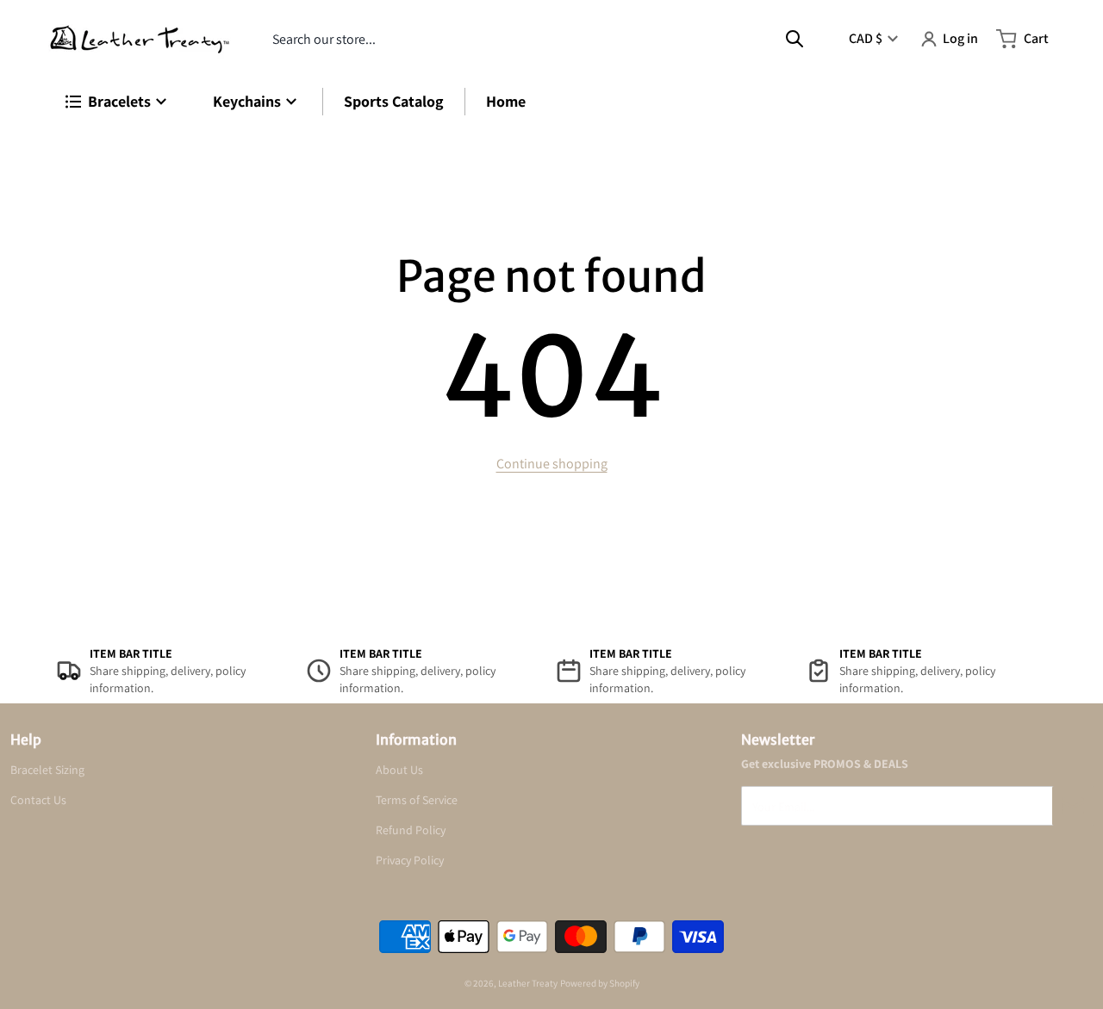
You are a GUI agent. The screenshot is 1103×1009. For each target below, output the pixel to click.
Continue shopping (552, 464)
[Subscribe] (1073, 806)
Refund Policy (411, 830)
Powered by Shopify (599, 983)
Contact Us (38, 800)
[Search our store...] (794, 39)
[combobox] (538, 39)
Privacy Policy (410, 860)
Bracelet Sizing (47, 769)
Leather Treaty (528, 983)
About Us (399, 769)
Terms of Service (417, 800)
